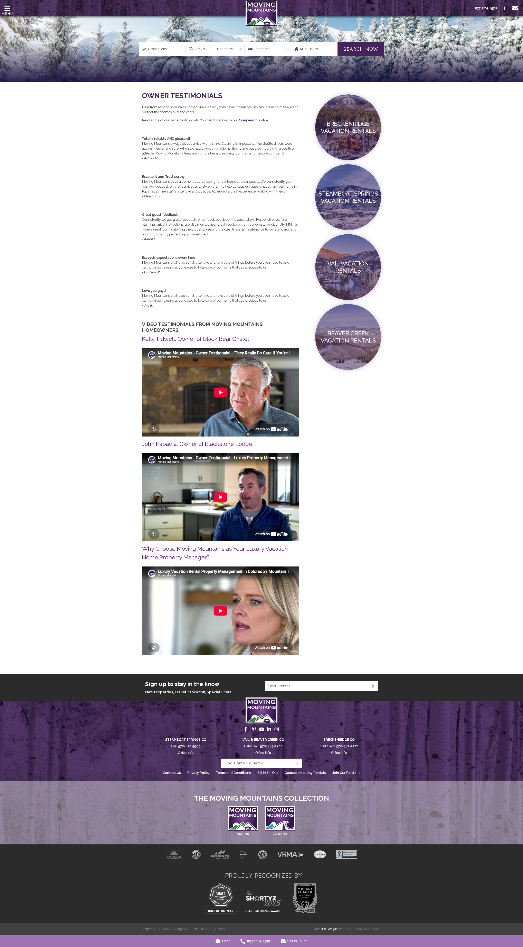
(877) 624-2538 (258, 941)
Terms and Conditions (233, 773)
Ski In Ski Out (267, 773)
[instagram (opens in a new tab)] (276, 729)
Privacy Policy (198, 773)
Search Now (361, 49)
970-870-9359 (189, 746)
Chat (225, 941)
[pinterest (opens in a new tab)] (254, 729)
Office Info (186, 753)
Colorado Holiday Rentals (305, 773)
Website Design (325, 929)
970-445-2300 (271, 746)
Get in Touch (296, 941)
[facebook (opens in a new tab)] (246, 729)
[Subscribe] (373, 686)
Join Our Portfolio (346, 773)
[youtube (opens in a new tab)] (261, 729)
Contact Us (172, 773)
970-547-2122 (347, 746)
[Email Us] (516, 8)
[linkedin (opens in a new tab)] (269, 729)
